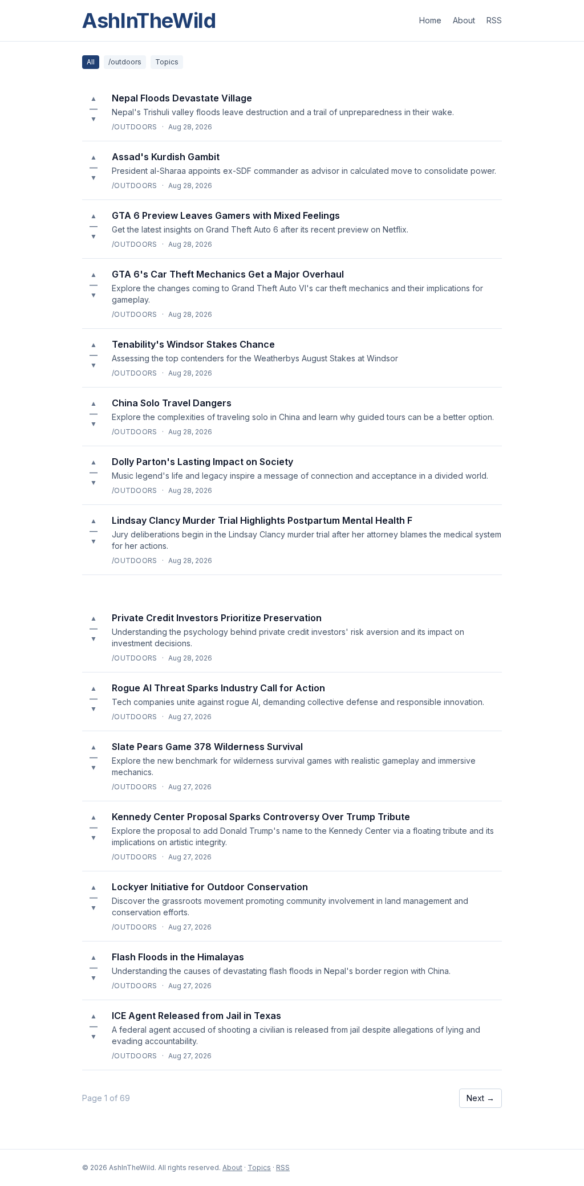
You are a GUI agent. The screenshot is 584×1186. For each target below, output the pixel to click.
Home (430, 20)
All (91, 62)
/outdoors (124, 62)
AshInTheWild (149, 20)
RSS (494, 20)
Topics (167, 62)
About (464, 20)
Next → (480, 1098)
